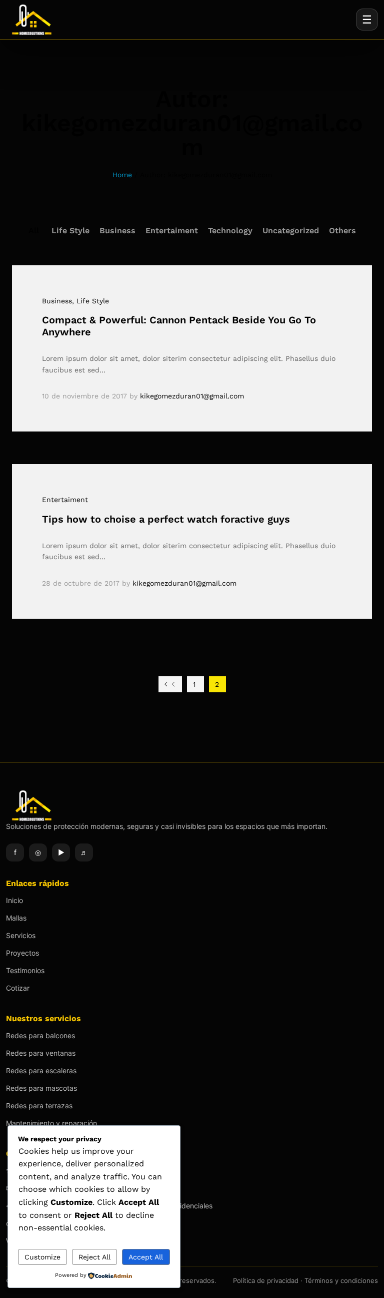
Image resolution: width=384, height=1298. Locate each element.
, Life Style (90, 301)
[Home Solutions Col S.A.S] (36, 19)
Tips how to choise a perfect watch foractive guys (166, 519)
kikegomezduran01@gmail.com (192, 396)
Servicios (21, 935)
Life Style (71, 230)
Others (342, 230)
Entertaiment (172, 230)
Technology (230, 230)
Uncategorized (290, 230)
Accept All (145, 1257)
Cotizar (18, 988)
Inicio (14, 900)
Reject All (94, 1257)
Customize (42, 1257)
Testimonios (25, 970)
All (33, 230)
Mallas (16, 918)
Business (118, 230)
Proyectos (22, 953)
